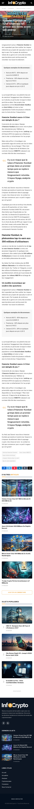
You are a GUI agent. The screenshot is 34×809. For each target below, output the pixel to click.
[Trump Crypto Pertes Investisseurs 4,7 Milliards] (17, 570)
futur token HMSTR (25, 452)
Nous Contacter (6, 787)
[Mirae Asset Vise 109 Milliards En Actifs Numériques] (17, 542)
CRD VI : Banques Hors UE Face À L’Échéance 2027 (18, 627)
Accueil (4, 772)
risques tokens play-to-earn (11, 458)
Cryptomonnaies (6, 781)
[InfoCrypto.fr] (17, 3)
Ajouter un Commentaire (17, 592)
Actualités (6, 16)
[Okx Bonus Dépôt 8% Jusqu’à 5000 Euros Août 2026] (17, 642)
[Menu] (3, 3)
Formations (5, 784)
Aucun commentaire (19, 34)
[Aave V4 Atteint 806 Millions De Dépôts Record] (17, 515)
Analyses (4, 778)
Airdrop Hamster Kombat (10, 452)
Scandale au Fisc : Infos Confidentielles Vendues (15, 682)
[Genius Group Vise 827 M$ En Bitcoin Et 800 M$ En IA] (17, 488)
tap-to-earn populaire (9, 461)
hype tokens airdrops (9, 455)
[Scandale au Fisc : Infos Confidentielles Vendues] (17, 669)
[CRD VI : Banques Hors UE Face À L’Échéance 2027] (17, 615)
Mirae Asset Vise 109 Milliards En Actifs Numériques (20, 757)
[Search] (31, 3)
